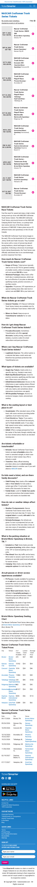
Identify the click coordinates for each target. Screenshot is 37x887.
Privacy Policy (6, 832)
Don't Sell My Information (9, 834)
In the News (5, 820)
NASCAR (14, 469)
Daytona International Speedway (13, 698)
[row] (18, 34)
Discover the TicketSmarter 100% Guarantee (18, 2)
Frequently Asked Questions (10, 805)
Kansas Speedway (12, 665)
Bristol (4, 657)
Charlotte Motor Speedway (12, 670)
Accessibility (5, 836)
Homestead (6, 689)
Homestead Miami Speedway (13, 691)
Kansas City (4, 665)
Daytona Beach (4, 697)
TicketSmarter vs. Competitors (11, 816)
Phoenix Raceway (12, 676)
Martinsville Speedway (13, 685)
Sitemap (4, 838)
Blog (3, 822)
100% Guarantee (7, 807)
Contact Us (5, 803)
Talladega (5, 680)
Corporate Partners (8, 814)
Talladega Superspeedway (14, 681)
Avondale (5, 675)
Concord (4, 668)
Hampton (5, 703)
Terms (4, 830)
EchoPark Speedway (12, 704)
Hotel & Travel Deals (8, 818)
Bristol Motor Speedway (11, 625)
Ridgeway (5, 685)
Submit (5, 862)
